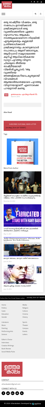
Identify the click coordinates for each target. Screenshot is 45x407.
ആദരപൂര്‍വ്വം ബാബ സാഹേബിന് (17, 286)
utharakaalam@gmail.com (11, 384)
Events (24, 331)
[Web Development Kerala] (36, 404)
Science (4, 334)
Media (24, 305)
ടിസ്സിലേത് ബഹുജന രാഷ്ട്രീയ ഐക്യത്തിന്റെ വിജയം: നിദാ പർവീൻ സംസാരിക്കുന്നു (22, 197)
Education (5, 314)
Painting (4, 328)
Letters (24, 334)
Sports (24, 322)
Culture (25, 311)
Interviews (5, 342)
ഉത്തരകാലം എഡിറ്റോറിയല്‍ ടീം (24, 94)
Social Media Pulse (8, 352)
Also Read (8, 112)
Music (4, 325)
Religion (25, 308)
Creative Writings (8, 345)
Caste (3, 311)
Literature (5, 322)
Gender (4, 317)
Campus (25, 328)
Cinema (25, 314)
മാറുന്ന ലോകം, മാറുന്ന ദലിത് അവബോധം (21, 258)
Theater (25, 325)
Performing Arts (7, 331)
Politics (4, 308)
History (25, 317)
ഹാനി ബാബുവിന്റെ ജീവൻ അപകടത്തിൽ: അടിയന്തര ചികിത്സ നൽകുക (21, 230)
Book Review (6, 349)
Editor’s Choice (7, 339)
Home (4, 305)
